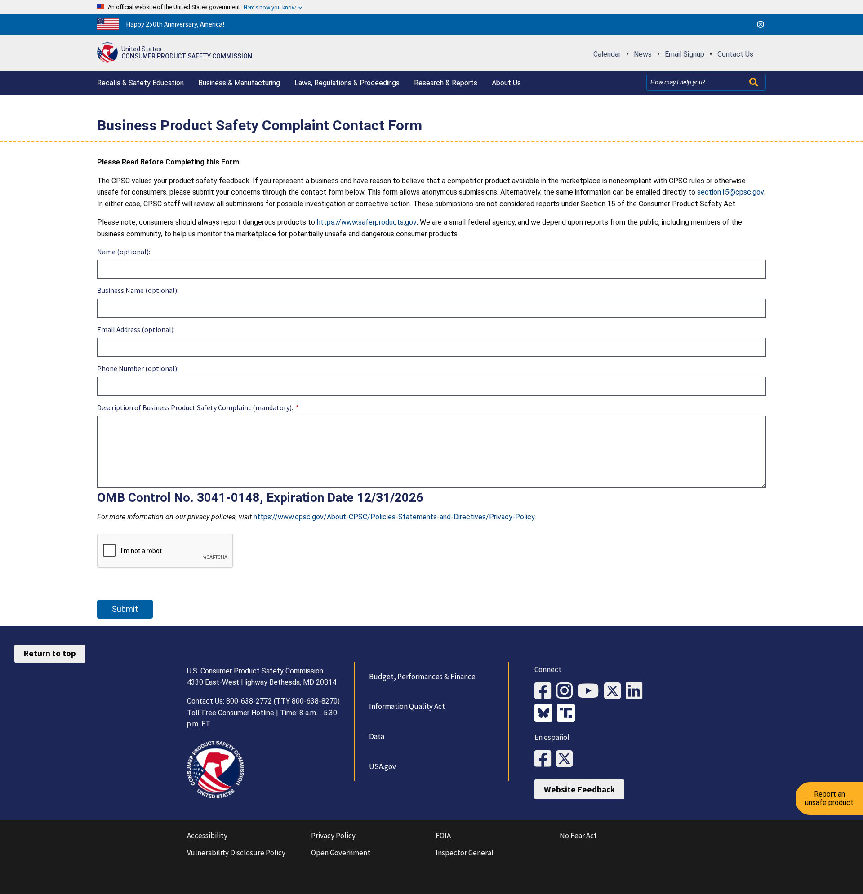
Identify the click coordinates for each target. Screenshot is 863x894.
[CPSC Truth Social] (568, 714)
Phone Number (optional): (137, 368)
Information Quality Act (407, 706)
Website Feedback (579, 789)
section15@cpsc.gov (730, 192)
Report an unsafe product (829, 798)
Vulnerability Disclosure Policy (236, 853)
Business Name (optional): (137, 290)
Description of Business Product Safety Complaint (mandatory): (195, 407)
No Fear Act (578, 836)
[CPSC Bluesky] (545, 714)
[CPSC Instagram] (567, 691)
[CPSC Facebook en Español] (545, 759)
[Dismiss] (760, 24)
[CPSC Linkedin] (636, 691)
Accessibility (207, 836)
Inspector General (465, 853)
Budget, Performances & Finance (422, 677)
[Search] (754, 82)
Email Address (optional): (136, 329)
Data (376, 736)
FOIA (443, 836)
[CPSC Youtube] (591, 691)
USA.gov (382, 766)
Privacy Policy (333, 836)
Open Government (340, 853)
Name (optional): (123, 251)
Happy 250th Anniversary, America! (175, 24)
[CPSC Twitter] (615, 691)
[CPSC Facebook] (545, 691)
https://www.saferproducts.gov (367, 222)
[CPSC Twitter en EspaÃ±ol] (567, 759)
